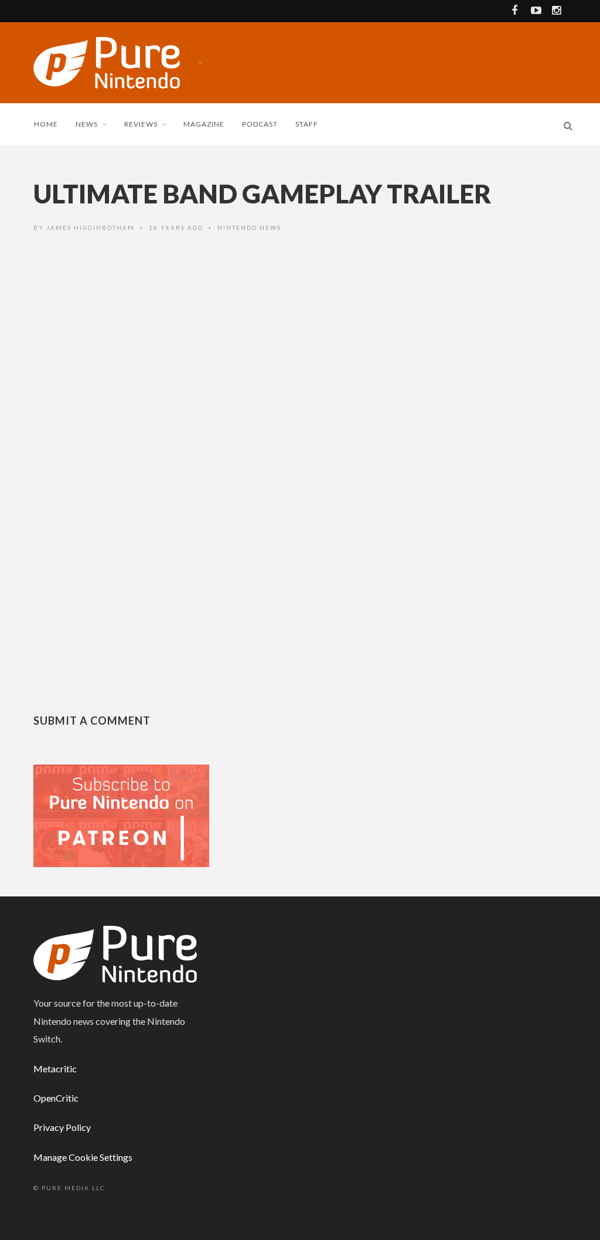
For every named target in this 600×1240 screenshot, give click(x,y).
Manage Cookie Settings (82, 1157)
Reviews (141, 124)
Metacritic (55, 1068)
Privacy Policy (62, 1127)
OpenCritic (56, 1097)
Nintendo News (249, 227)
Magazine (203, 124)
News (87, 124)
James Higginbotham (90, 227)
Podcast (260, 124)
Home (46, 124)
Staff (306, 124)
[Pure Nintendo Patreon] (121, 815)
